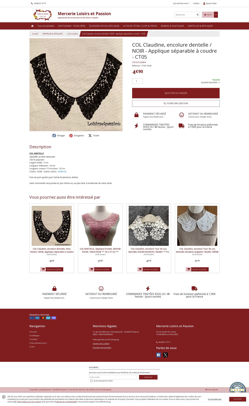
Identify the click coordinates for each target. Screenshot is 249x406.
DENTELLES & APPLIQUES (53, 34)
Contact (196, 3)
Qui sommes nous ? (39, 343)
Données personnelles (102, 347)
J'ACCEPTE (238, 399)
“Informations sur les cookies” (29, 402)
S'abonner (148, 377)
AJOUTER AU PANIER (176, 93)
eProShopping (105, 389)
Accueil (35, 34)
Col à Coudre (139, 62)
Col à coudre (72, 34)
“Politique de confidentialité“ (65, 402)
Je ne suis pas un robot (103, 381)
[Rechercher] (198, 15)
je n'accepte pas (214, 399)
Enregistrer (78, 135)
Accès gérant (212, 389)
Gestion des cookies (101, 343)
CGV (32, 347)
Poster (96, 135)
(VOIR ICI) (62, 171)
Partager (60, 135)
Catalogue (35, 335)
